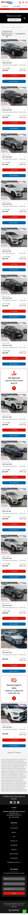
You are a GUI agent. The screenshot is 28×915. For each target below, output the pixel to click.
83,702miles (22, 419)
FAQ (14, 836)
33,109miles (22, 560)
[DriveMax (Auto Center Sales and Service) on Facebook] (10, 802)
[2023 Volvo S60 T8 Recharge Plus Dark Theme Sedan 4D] (14, 497)
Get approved (15, 81)
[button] (20, 2)
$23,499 (5, 659)
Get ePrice (15, 75)
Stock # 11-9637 (5, 343)
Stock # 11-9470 (5, 509)
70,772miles (22, 65)
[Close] (24, 18)
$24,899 (5, 734)
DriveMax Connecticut (13, 862)
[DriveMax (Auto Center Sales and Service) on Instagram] (17, 802)
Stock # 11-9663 (5, 155)
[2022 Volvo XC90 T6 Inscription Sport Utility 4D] (14, 544)
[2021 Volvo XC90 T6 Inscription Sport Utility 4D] (14, 713)
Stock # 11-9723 (5, 415)
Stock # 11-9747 (5, 650)
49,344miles (22, 607)
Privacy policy (14, 858)
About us (14, 832)
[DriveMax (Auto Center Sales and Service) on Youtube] (14, 802)
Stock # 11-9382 (5, 556)
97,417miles (22, 347)
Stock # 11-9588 (5, 249)
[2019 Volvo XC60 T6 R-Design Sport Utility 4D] (14, 284)
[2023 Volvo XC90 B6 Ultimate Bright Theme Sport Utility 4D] (14, 591)
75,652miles (22, 300)
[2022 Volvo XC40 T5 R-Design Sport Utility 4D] (14, 450)
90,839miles (22, 654)
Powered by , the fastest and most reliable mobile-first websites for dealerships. (14, 905)
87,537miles (22, 466)
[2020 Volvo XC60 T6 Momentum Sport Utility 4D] (14, 190)
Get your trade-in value (14, 19)
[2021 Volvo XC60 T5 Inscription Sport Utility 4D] (14, 143)
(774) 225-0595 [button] (15, 817)
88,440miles (22, 206)
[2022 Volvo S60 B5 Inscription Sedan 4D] (14, 237)
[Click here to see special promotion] (14, 9)
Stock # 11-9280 (5, 108)
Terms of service (14, 854)
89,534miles (22, 729)
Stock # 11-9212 (5, 603)
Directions (14, 849)
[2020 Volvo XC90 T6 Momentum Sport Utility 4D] (14, 49)
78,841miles (22, 112)
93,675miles (22, 159)
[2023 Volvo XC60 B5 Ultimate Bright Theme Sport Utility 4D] (14, 403)
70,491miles (22, 253)
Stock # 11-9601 (5, 202)
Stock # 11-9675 (5, 725)
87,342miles (22, 513)
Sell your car (14, 841)
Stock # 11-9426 (5, 462)
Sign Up (14, 893)
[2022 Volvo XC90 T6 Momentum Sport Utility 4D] (14, 96)
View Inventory (14, 828)
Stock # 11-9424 (5, 296)
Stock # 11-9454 (5, 61)
